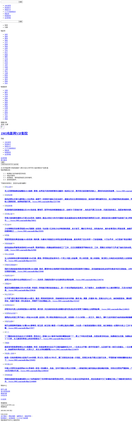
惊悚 (6, 44)
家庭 (6, 55)
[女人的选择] (9, 254)
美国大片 (8, 9)
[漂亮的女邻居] (10, 313)
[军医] (7, 235)
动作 (6, 34)
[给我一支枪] (9, 353)
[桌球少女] (8, 275)
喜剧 (6, 36)
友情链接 (12, 418)
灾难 (6, 73)
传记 (6, 71)
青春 (6, 46)
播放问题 (4, 393)
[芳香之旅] (8, 214)
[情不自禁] (8, 321)
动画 (6, 67)
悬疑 (6, 81)
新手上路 (4, 389)
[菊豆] (7, 283)
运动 (6, 59)
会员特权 (8, 18)
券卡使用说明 (5, 391)
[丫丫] (7, 332)
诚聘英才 (20, 416)
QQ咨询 (3, 399)
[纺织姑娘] (8, 243)
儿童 (6, 69)
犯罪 (6, 108)
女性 (6, 51)
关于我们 (4, 416)
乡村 (6, 65)
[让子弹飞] (8, 294)
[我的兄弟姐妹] (10, 265)
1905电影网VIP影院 (14, 133)
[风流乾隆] (8, 205)
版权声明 (28, 416)
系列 (6, 79)
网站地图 (12, 416)
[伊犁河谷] (8, 305)
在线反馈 (4, 395)
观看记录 (4, 122)
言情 (6, 94)
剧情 (6, 75)
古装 (6, 90)
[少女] (7, 224)
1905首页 (8, 5)
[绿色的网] (8, 195)
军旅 (6, 106)
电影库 (7, 14)
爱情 (6, 38)
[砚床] (7, 343)
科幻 (6, 53)
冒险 (6, 40)
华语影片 (8, 7)
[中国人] (8, 364)
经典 (6, 77)
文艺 (6, 42)
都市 (6, 92)
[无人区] (8, 187)
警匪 (6, 57)
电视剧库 (8, 16)
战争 (6, 48)
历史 (6, 83)
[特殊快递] (8, 375)
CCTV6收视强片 (10, 11)
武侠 (6, 63)
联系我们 (4, 418)
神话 (6, 61)
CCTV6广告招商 (22, 418)
